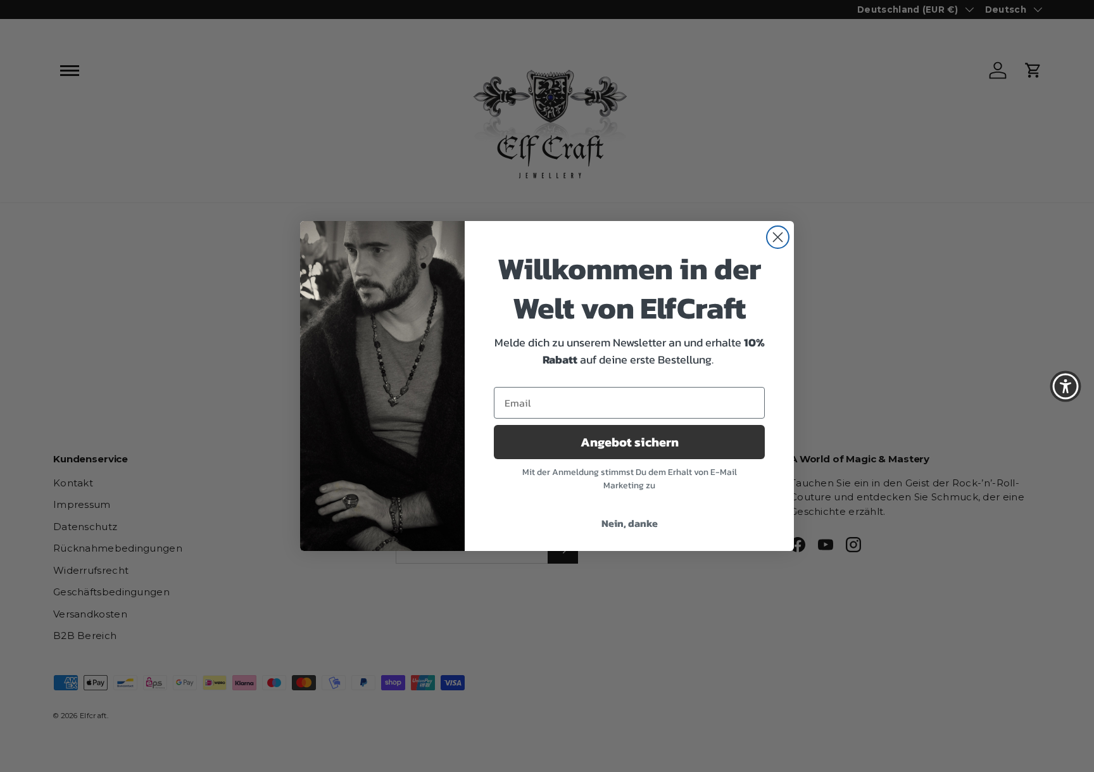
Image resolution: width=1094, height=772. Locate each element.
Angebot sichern (630, 442)
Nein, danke (629, 523)
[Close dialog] (778, 237)
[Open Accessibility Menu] (1065, 386)
